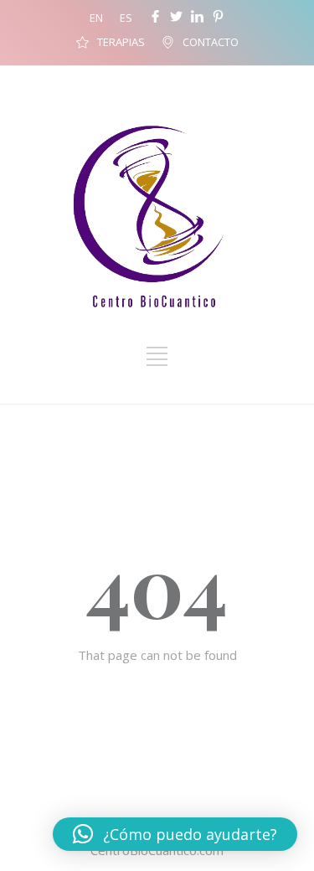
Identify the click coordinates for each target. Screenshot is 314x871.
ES (126, 17)
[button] (175, 834)
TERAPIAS (121, 41)
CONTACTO (211, 41)
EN (96, 17)
